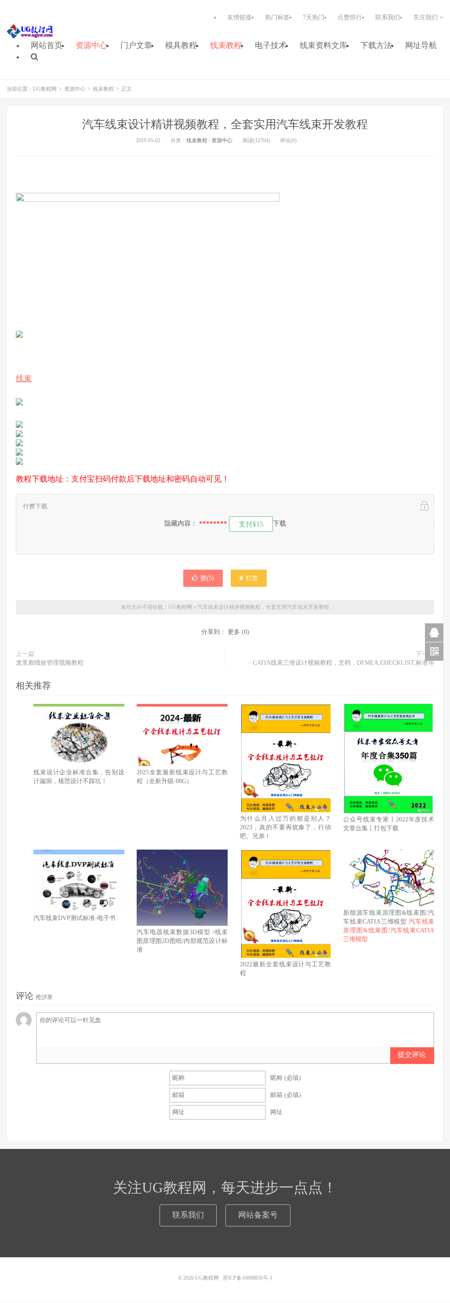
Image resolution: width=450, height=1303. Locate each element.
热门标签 (277, 17)
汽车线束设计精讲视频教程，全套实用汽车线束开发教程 (225, 124)
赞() (207, 578)
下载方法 (376, 45)
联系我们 (387, 17)
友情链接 (239, 17)
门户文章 (136, 45)
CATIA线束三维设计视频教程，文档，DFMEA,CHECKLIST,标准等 (343, 662)
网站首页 (46, 45)
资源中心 (91, 45)
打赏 (251, 578)
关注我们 (426, 17)
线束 (24, 378)
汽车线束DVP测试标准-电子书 (74, 918)
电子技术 (271, 45)
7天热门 (313, 17)
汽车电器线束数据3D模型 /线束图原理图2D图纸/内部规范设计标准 (182, 941)
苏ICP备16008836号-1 (247, 1278)
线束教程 (226, 45)
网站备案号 (258, 1215)
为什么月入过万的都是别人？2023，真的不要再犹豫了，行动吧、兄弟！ (285, 827)
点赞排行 (350, 17)
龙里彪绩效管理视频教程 (49, 662)
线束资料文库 (323, 45)
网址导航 (421, 45)
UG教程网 (30, 31)
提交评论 (412, 1054)
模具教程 (181, 45)
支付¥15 (251, 524)
